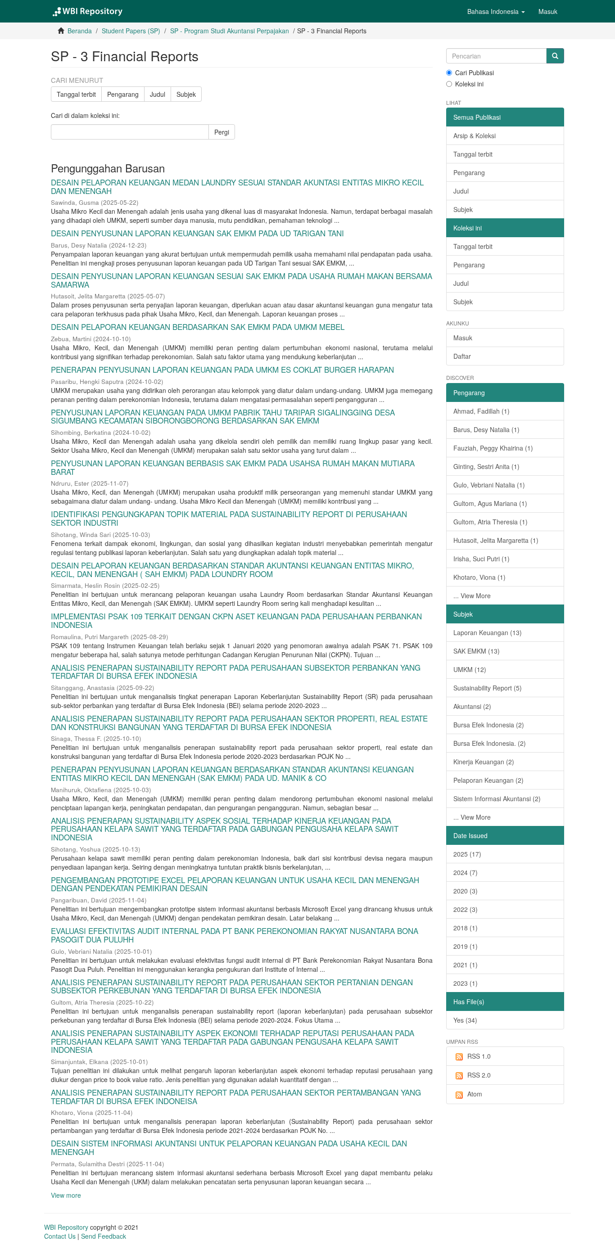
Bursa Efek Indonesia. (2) (489, 743)
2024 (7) (465, 872)
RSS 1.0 (479, 1055)
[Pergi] (555, 55)
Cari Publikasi (474, 72)
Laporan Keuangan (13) (487, 632)
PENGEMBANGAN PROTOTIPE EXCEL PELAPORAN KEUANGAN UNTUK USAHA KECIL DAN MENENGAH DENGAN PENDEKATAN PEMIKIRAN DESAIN (235, 884)
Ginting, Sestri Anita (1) (486, 466)
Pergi (221, 131)
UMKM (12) (469, 669)
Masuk (462, 337)
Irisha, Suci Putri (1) (481, 558)
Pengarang (123, 94)
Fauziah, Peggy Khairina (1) (493, 447)
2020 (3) (465, 890)
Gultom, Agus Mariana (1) (490, 503)
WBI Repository (66, 1226)
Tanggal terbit (76, 94)
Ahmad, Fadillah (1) (481, 410)
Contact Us (60, 1235)
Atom (474, 1093)
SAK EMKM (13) (476, 650)
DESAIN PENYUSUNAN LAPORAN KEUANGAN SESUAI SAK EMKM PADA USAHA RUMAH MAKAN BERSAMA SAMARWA (241, 280)
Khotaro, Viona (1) (479, 577)
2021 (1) (465, 964)
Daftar (462, 356)
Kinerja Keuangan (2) (483, 761)
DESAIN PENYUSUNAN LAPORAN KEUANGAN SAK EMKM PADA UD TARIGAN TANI (197, 233)
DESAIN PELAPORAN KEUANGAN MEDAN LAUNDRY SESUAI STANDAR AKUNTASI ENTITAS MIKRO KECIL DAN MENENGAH (237, 186)
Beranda (80, 30)
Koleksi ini (469, 83)
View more (66, 1195)
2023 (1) (465, 983)
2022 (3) (465, 909)
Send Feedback (103, 1235)
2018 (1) (465, 927)
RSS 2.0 (479, 1074)
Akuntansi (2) (472, 706)
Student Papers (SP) (131, 30)
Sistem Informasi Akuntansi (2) (497, 798)
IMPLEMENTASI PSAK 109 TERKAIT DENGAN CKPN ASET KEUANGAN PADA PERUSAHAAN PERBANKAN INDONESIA (236, 620)
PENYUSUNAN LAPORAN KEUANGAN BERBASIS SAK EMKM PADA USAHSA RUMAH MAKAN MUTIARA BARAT (233, 467)
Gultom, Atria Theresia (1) (490, 521)
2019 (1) (465, 946)
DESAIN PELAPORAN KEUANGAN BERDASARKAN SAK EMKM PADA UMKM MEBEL (197, 326)
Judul (157, 94)
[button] (496, 11)
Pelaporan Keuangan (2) (488, 780)
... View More (472, 595)
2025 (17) (467, 853)
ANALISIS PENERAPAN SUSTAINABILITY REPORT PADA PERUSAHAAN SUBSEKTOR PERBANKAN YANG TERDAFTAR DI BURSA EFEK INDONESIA (236, 671)
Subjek (186, 94)
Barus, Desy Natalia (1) (486, 429)
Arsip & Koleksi (474, 135)
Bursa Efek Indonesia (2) (488, 724)
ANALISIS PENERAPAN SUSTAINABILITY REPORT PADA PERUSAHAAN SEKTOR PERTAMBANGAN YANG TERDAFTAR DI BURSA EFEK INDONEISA (236, 1096)
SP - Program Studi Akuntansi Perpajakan (229, 30)
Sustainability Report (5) (487, 687)
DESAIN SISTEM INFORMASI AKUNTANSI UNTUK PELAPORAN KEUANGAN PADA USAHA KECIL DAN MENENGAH (229, 1147)
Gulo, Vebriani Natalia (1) (489, 484)
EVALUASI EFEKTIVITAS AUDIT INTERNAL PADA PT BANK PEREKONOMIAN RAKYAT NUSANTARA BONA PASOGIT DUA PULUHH (234, 935)
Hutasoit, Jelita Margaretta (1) (495, 540)
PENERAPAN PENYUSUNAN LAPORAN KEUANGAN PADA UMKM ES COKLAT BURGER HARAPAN (222, 369)
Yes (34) (465, 1019)
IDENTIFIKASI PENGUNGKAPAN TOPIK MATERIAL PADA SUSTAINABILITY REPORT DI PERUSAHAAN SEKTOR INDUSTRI (229, 518)
